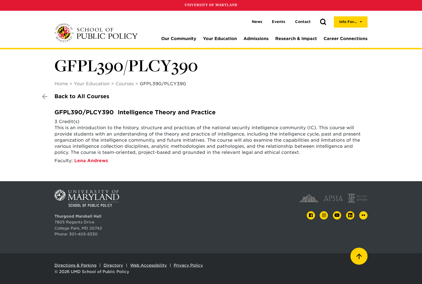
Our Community (178, 38)
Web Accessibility (148, 265)
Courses (125, 83)
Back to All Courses (81, 96)
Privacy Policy (188, 265)
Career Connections (346, 38)
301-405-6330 (83, 234)
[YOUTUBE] (337, 215)
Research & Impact (296, 38)
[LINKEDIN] (350, 215)
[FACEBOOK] (311, 215)
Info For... (348, 22)
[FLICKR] (363, 215)
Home (61, 83)
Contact (303, 22)
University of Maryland (211, 5)
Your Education (220, 38)
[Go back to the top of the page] (359, 256)
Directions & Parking (75, 265)
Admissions (256, 38)
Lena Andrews (91, 160)
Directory (113, 265)
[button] (323, 22)
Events (278, 22)
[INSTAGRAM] (324, 215)
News (257, 22)
